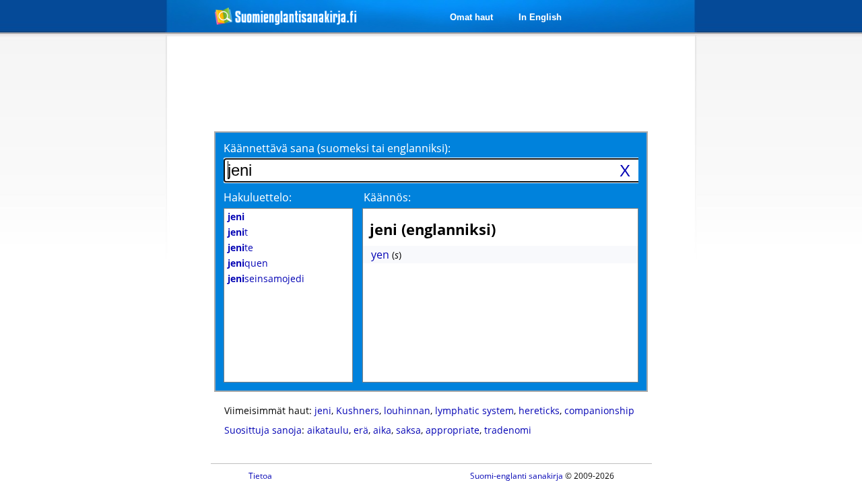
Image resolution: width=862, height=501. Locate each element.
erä (361, 430)
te (240, 247)
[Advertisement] (96, 255)
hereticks (539, 410)
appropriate (452, 430)
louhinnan (407, 410)
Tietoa (260, 475)
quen (248, 263)
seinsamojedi (266, 278)
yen (380, 254)
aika (382, 430)
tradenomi (507, 430)
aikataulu (328, 430)
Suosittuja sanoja (263, 430)
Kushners (357, 410)
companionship (599, 410)
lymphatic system (474, 410)
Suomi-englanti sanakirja (516, 475)
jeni (322, 410)
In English (540, 17)
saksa (408, 430)
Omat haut (471, 17)
